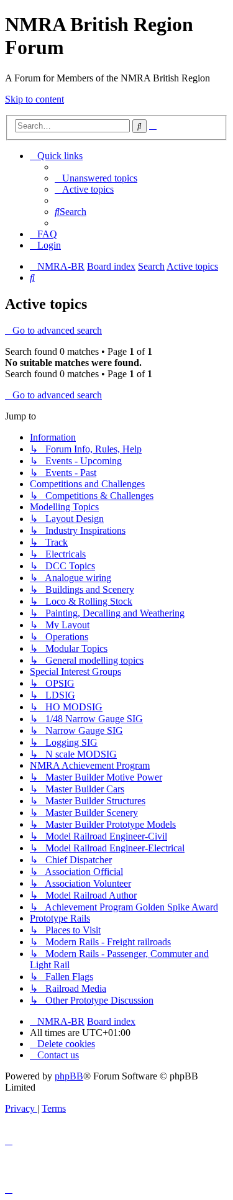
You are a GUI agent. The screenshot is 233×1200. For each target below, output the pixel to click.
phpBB (69, 1076)
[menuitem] (96, 178)
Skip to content (34, 99)
